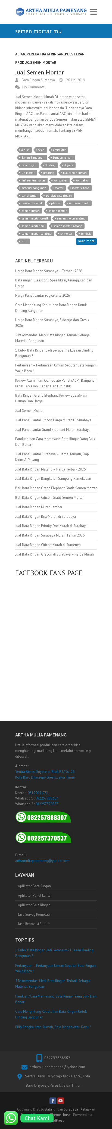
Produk (22, 62)
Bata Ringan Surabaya (38, 80)
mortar (59, 188)
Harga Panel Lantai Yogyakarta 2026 (42, 295)
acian (20, 54)
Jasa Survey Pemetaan (35, 914)
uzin (24, 241)
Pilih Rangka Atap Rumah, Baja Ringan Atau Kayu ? (53, 1027)
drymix (68, 165)
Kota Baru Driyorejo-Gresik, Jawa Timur (45, 777)
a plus (25, 150)
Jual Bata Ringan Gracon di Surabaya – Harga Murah (54, 554)
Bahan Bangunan (32, 157)
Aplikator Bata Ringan (34, 886)
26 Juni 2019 (75, 80)
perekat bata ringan (45, 54)
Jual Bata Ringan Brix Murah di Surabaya (45, 516)
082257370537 (46, 804)
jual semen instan (75, 173)
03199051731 (38, 793)
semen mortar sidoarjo (67, 226)
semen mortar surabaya (36, 234)
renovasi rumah (79, 203)
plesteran (75, 54)
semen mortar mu (33, 226)
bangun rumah (62, 157)
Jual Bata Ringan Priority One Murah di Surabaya (51, 525)
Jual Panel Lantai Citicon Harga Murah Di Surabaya (53, 420)
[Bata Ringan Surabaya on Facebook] (52, 1100)
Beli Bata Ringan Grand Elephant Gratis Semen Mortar (56, 488)
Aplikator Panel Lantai (34, 895)
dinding (50, 165)
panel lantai (29, 195)
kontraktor (82, 180)
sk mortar (66, 234)
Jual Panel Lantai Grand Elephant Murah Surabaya (53, 429)
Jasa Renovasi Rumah (34, 923)
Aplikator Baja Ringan (34, 905)
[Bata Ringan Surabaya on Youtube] (60, 1100)
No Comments (33, 87)
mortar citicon (80, 188)
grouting (48, 173)
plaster (55, 203)
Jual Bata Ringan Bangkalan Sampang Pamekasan (53, 478)
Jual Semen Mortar (39, 72)
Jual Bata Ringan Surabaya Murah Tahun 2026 (50, 535)
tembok (86, 234)
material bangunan (33, 188)
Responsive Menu (93, 12)
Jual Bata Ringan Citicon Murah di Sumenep (48, 544)
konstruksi (60, 180)
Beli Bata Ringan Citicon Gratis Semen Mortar (49, 497)
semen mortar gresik (34, 218)
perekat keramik (31, 203)
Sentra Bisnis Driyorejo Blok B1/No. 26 (44, 771)
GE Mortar (28, 173)
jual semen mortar (33, 180)
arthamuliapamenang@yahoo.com (42, 860)
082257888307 (46, 798)
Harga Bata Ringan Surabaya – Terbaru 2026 (48, 271)
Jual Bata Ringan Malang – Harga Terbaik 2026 (50, 469)
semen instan (30, 211)
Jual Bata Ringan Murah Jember (38, 507)
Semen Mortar (43, 62)
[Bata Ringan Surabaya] (51, 12)
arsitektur (59, 150)
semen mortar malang (71, 218)
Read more (86, 241)
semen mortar (57, 211)
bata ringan (28, 165)
